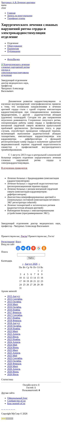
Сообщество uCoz (16, 400)
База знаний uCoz (16, 403)
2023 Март (12, 331)
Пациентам (13, 48)
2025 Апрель (13, 353)
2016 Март (12, 304)
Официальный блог (17, 398)
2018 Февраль (14, 320)
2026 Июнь (13, 371)
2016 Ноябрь (13, 309)
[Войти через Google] (38, 248)
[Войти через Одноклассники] (44, 248)
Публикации (13, 51)
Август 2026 (31, 264)
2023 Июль (13, 336)
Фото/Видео (13, 59)
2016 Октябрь (14, 307)
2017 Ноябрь (13, 318)
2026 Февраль (14, 363)
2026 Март (12, 366)
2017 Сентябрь (14, 315)
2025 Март (12, 350)
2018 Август (13, 323)
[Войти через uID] (18, 248)
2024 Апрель (13, 342)
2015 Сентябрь (14, 299)
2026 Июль (13, 374)
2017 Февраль (14, 312)
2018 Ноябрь (13, 328)
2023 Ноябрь (13, 339)
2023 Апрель (13, 334)
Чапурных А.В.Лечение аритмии (18, 2)
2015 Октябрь (14, 301)
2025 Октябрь (14, 361)
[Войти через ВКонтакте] (23, 248)
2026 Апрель (13, 369)
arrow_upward (8, 424)
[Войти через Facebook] (28, 248)
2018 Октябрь (14, 326)
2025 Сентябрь (14, 358)
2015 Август (13, 296)
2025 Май (12, 355)
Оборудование (14, 46)
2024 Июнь (13, 347)
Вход (18, 241)
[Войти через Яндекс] (33, 248)
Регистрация (7, 241)
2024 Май (12, 344)
